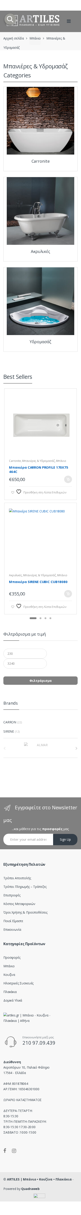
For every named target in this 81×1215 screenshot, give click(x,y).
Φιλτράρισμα (40, 680)
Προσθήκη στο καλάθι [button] (68, 479)
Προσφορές (11, 957)
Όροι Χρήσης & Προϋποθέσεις (25, 912)
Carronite (15, 461)
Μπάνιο (35, 38)
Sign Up (65, 839)
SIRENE (8, 731)
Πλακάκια (10, 992)
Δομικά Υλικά (12, 1000)
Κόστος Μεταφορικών (19, 904)
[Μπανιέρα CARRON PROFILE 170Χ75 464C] (40, 427)
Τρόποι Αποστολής (17, 878)
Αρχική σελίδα (13, 38)
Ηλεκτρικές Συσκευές (18, 983)
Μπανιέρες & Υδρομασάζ (38, 461)
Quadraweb (30, 1189)
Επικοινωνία (12, 929)
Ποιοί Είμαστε (13, 921)
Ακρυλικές (15, 575)
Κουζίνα (9, 974)
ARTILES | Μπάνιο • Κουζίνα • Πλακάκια (39, 1179)
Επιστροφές (11, 895)
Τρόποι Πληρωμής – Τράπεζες (24, 886)
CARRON (9, 722)
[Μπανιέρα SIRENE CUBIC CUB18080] (40, 541)
